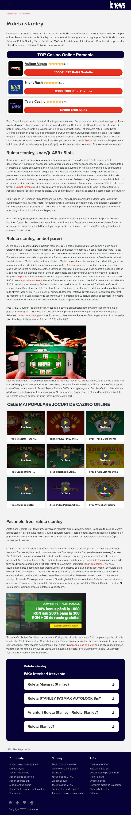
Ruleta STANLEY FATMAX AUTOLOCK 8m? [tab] (64, 698)
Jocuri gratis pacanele (21, 776)
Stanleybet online (100, 789)
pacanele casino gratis (81, 645)
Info (93, 758)
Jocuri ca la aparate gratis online (27, 789)
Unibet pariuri (59, 780)
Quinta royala (16, 768)
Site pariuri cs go (99, 768)
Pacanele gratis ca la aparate (106, 785)
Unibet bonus (97, 780)
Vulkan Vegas (36, 64)
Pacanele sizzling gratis (65, 768)
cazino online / (12, 14)
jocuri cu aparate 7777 (96, 564)
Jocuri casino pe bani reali (104, 772)
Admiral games (75, 265)
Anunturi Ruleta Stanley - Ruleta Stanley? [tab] (63, 712)
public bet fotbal (87, 140)
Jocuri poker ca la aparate (23, 764)
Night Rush (34, 82)
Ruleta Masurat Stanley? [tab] (48, 684)
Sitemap (94, 793)
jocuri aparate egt (32, 280)
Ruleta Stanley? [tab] (41, 726)
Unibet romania (24, 187)
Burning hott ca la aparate (66, 789)
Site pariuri (15, 793)
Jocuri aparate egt (19, 780)
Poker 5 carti (97, 776)
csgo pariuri (20, 276)
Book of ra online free (64, 764)
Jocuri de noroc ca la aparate (68, 793)
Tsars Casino (35, 101)
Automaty (16, 758)
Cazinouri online (99, 764)
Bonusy (57, 758)
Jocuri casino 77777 (62, 776)
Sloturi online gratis (20, 785)
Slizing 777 (58, 772)
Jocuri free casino (19, 772)
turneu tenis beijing (28, 315)
